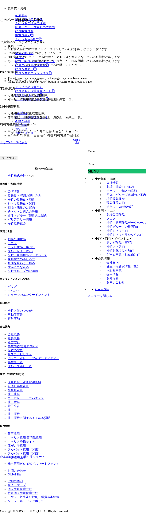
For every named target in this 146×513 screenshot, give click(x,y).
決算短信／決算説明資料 (24, 382)
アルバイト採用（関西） (24, 453)
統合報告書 (15, 390)
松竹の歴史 (15, 350)
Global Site (102, 289)
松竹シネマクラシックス (32, 73)
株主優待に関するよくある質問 (29, 418)
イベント (14, 290)
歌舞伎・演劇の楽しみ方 (24, 195)
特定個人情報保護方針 (23, 493)
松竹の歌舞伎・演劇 (21, 199)
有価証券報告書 (18, 386)
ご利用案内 (15, 481)
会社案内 (112, 262)
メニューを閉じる (100, 295)
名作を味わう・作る (21, 263)
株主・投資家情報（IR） (123, 266)
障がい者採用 (17, 445)
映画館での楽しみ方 (21, 259)
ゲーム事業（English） (121, 254)
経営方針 (14, 342)
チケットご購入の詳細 (30, 23)
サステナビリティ (20, 354)
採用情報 (112, 274)
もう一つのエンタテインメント (29, 294)
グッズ (12, 286)
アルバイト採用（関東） (24, 449)
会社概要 (14, 334)
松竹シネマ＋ (24, 69)
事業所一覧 (15, 362)
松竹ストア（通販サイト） (33, 91)
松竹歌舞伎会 (24, 31)
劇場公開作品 (115, 214)
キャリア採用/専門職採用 (25, 437)
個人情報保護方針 (20, 489)
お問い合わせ (115, 282)
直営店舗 (14, 318)
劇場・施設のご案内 (120, 186)
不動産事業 (22, 121)
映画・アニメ (107, 210)
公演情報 (21, 15)
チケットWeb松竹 (27, 39)
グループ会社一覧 (20, 366)
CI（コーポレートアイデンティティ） (33, 358)
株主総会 (14, 402)
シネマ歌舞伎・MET (21, 203)
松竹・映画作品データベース (126, 222)
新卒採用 (14, 433)
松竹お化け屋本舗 (118, 250)
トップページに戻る (13, 142)
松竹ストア (114, 246)
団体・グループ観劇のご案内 (35, 27)
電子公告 (14, 406)
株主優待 (14, 414)
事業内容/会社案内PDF (23, 346)
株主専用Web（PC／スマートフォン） (34, 463)
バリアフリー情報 (20, 219)
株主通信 (14, 394)
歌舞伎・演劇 (107, 178)
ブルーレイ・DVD (20, 251)
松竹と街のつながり (21, 310)
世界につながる (18, 267)
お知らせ (21, 129)
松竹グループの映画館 (121, 226)
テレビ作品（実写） (29, 87)
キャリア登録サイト (21, 441)
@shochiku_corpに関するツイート (22, 456)
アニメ (111, 218)
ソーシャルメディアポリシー (27, 501)
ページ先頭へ (9, 158)
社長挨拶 (14, 338)
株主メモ (14, 410)
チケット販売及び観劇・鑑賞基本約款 (33, 497)
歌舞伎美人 (22, 35)
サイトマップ (17, 485)
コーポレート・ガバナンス (26, 398)
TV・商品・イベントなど (115, 238)
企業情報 (104, 258)
